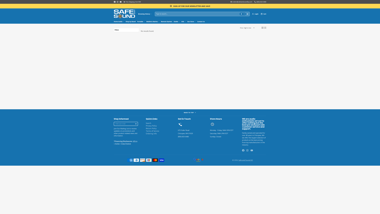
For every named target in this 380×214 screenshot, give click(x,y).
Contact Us (201, 21)
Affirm (135, 141)
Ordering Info (151, 133)
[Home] (124, 14)
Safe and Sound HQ (245, 160)
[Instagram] (118, 2)
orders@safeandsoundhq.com (242, 2)
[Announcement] (190, 6)
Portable (140, 21)
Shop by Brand (131, 21)
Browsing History (144, 14)
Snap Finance (126, 144)
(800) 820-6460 (261, 2)
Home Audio (118, 21)
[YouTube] (121, 2)
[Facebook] (115, 2)
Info (182, 21)
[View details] (180, 124)
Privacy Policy (151, 126)
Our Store (190, 21)
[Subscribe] (136, 124)
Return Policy (151, 128)
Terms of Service (152, 131)
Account (255, 14)
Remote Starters (166, 21)
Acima (117, 144)
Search (148, 123)
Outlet (176, 21)
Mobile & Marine (152, 21)
